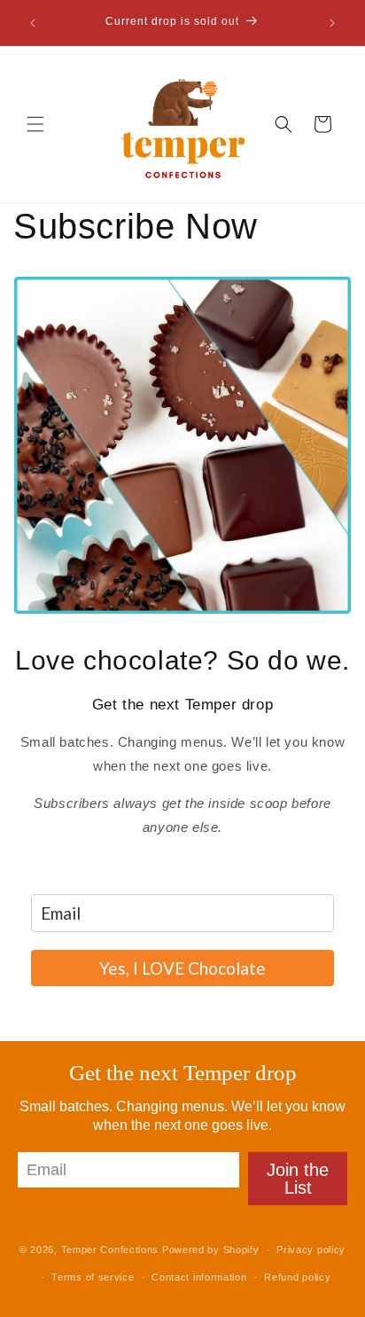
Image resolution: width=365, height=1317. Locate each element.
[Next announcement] (332, 23)
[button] (35, 124)
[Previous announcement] (32, 23)
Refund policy (297, 1277)
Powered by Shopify (211, 1249)
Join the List (298, 1178)
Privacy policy (311, 1249)
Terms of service (92, 1277)
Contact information (198, 1277)
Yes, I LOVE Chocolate (182, 968)
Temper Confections (110, 1249)
